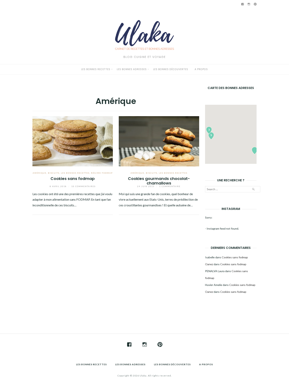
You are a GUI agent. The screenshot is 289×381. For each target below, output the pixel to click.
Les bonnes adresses (132, 69)
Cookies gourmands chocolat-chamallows (159, 181)
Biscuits (53, 173)
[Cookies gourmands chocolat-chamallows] (159, 141)
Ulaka (143, 375)
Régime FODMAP (102, 173)
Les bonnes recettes (95, 69)
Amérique (39, 173)
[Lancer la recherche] (253, 189)
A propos (201, 69)
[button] (255, 151)
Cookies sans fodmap (73, 178)
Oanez (209, 264)
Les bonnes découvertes (170, 69)
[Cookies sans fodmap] (72, 141)
